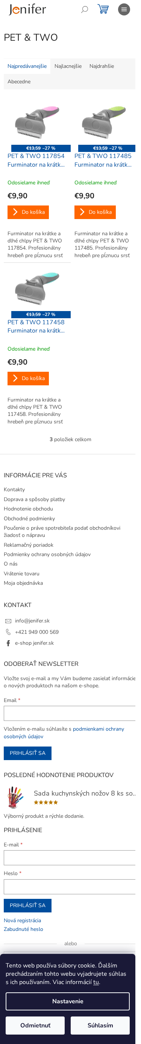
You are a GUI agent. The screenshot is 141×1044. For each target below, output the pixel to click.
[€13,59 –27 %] (37, 122)
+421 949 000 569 (37, 632)
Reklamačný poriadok (28, 545)
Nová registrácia (22, 920)
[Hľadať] (84, 9)
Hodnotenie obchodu (28, 508)
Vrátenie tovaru (21, 573)
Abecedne (19, 81)
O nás (11, 563)
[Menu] (124, 9)
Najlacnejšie (68, 66)
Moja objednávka (23, 583)
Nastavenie (67, 1001)
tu (96, 982)
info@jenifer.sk (32, 620)
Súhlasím (100, 1025)
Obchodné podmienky (29, 518)
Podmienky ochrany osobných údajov (47, 554)
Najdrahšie (101, 66)
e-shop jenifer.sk (34, 643)
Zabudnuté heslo (23, 929)
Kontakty (14, 489)
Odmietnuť (35, 1025)
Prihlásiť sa (27, 753)
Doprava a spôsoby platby (34, 499)
